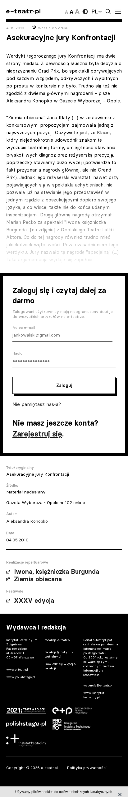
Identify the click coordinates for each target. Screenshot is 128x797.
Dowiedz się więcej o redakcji (60, 666)
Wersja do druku (53, 28)
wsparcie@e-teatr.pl (97, 685)
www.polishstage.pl (20, 677)
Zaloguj (64, 385)
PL (94, 11)
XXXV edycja (34, 600)
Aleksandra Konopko (27, 521)
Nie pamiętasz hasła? (36, 404)
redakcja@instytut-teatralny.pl (59, 654)
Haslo (17, 353)
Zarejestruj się (37, 433)
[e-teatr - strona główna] (23, 12)
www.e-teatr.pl (17, 669)
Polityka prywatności (87, 767)
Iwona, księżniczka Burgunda (56, 571)
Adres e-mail (23, 327)
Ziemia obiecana (38, 579)
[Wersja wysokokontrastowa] (85, 11)
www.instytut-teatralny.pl (94, 695)
